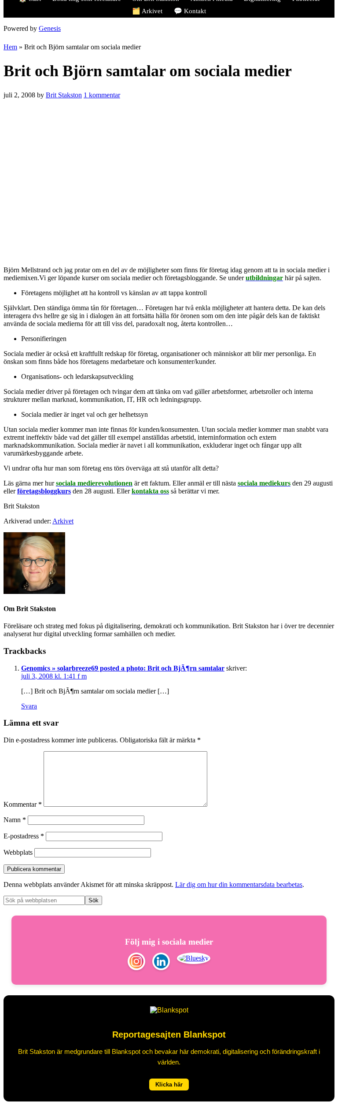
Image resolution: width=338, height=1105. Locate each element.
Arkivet (62, 521)
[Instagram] (136, 962)
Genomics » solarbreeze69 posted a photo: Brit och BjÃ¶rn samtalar (122, 668)
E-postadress (24, 836)
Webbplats (18, 852)
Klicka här (169, 1084)
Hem (10, 47)
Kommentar (23, 804)
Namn (15, 819)
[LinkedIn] (161, 962)
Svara (29, 706)
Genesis (50, 28)
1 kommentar (102, 95)
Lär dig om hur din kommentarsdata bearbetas (238, 884)
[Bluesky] (193, 962)
